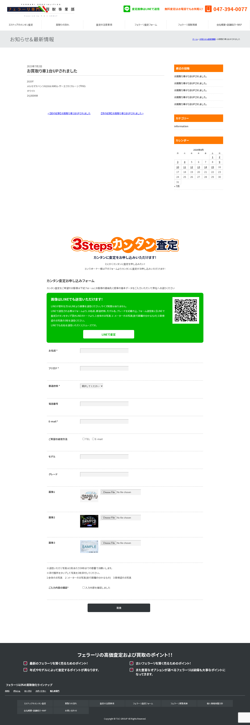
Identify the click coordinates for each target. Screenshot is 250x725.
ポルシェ (16, 691)
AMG (7, 691)
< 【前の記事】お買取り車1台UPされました (69, 113)
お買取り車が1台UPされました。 (190, 76)
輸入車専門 (54, 691)
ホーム (195, 39)
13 (198, 167)
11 (184, 167)
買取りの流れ (62, 24)
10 (177, 167)
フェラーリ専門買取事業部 (41, 10)
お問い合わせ (71, 710)
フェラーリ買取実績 (187, 24)
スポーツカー (40, 691)
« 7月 (177, 186)
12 (191, 167)
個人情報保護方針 (215, 703)
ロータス (27, 691)
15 (212, 167)
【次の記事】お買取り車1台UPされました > (122, 113)
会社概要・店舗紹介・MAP (229, 24)
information (181, 126)
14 (205, 167)
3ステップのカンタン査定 (21, 24)
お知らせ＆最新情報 (207, 39)
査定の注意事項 (104, 24)
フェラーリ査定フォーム (146, 24)
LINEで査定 (109, 334)
